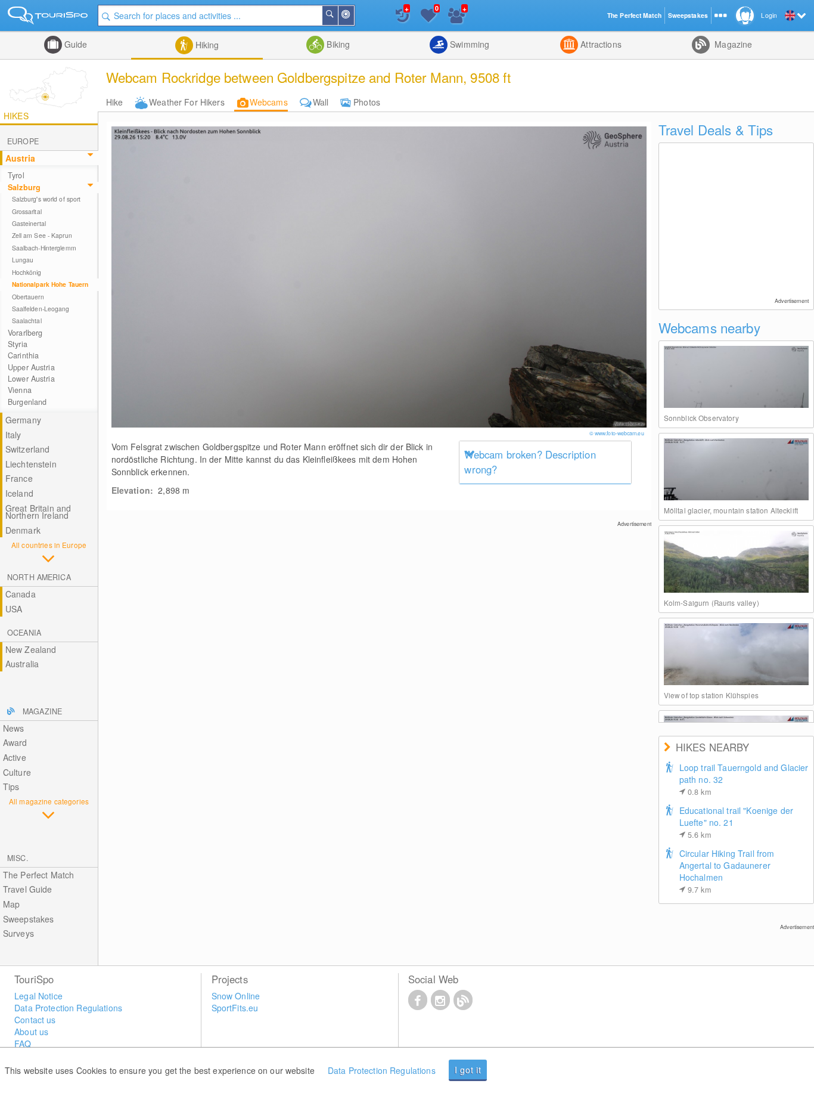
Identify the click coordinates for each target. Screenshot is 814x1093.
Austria (20, 158)
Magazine (732, 44)
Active (14, 757)
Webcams (269, 102)
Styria (17, 344)
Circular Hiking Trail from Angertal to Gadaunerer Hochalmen (727, 871)
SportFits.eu (235, 1008)
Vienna (20, 390)
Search (337, 15)
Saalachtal (27, 320)
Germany (23, 420)
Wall (321, 102)
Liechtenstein (31, 464)
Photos (366, 102)
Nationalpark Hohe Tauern (50, 284)
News (13, 728)
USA (13, 609)
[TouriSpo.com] (49, 17)
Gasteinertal (29, 223)
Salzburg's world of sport (46, 198)
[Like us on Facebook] (417, 999)
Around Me (353, 15)
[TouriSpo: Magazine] (463, 999)
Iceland (19, 493)
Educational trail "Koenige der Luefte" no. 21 (736, 822)
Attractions (600, 44)
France (19, 478)
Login (769, 15)
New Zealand (31, 649)
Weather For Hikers (187, 102)
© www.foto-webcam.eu (617, 433)
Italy (13, 435)
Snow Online (236, 996)
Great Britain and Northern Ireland (38, 512)
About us (31, 1032)
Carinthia (23, 355)
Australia (22, 664)
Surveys (18, 933)
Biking (337, 44)
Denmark (23, 530)
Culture (17, 772)
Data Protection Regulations (382, 1070)
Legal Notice (38, 996)
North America (39, 577)
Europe (23, 141)
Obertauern (28, 296)
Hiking (206, 45)
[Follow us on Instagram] (440, 999)
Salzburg (24, 187)
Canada (20, 594)
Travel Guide (27, 889)
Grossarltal (27, 211)
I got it (468, 1070)
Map (11, 904)
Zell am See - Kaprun (42, 235)
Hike (114, 102)
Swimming (468, 44)
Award (15, 742)
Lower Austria (31, 378)
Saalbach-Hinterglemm (44, 247)
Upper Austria (31, 367)
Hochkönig (27, 272)
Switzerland (27, 449)
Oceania (24, 632)
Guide (75, 44)
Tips (11, 786)
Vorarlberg (25, 332)
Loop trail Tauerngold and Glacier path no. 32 (744, 779)
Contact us (34, 1020)
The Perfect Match (38, 875)
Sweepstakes (28, 919)
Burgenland (27, 402)
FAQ (22, 1043)
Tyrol (16, 175)
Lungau (23, 259)
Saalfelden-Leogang (41, 308)
